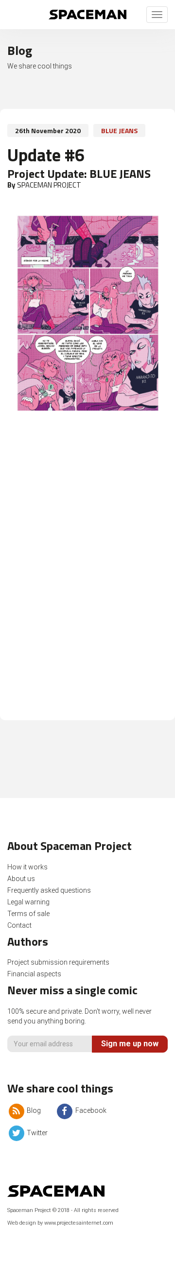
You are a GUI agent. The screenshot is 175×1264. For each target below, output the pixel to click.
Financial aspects (34, 974)
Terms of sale (28, 914)
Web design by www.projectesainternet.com (60, 1223)
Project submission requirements (58, 962)
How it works (27, 867)
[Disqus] (87, 579)
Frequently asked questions (49, 890)
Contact (19, 925)
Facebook (90, 1110)
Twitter (36, 1133)
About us (21, 879)
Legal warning (28, 902)
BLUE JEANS (119, 130)
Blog (33, 1110)
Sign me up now (129, 1043)
